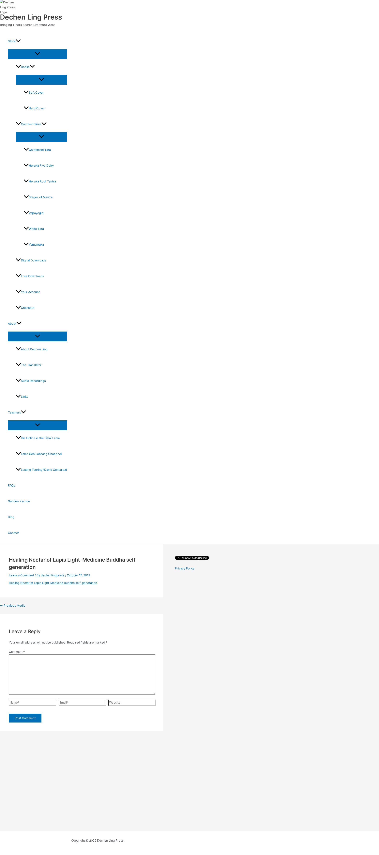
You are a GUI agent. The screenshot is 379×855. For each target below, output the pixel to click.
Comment (17, 652)
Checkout (27, 308)
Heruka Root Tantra (42, 181)
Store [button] (12, 41)
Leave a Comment (21, 575)
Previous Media (12, 605)
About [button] (12, 323)
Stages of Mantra (41, 197)
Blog (11, 517)
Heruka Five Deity (41, 165)
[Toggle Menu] (37, 54)
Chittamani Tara (40, 150)
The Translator (31, 365)
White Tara (36, 229)
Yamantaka (36, 244)
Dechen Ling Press (31, 17)
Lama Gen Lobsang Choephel (41, 454)
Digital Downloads (33, 260)
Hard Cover (37, 108)
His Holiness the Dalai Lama (40, 438)
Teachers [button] (14, 412)
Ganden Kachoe (19, 501)
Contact (13, 533)
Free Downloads (32, 276)
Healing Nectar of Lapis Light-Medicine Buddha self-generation (53, 583)
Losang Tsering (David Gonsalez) (44, 470)
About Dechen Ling (34, 349)
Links (24, 396)
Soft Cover (36, 92)
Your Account (30, 292)
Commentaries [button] (31, 124)
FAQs (11, 485)
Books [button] (25, 67)
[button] (18, 41)
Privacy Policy (184, 568)
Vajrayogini (36, 213)
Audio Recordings (33, 381)
